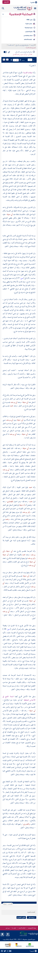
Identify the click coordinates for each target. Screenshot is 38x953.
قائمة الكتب (29, 31)
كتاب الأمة (29, 23)
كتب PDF (29, 19)
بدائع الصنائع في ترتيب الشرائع (22, 45)
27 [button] (17, 60)
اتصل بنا (14, 928)
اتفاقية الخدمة (22, 928)
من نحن (8, 928)
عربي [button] (33, 2)
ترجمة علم (32, 917)
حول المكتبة (28, 27)
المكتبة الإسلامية (21, 14)
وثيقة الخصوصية (32, 928)
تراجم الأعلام (28, 39)
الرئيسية (32, 45)
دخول (5, 2)
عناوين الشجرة (21, 917)
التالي (5, 904)
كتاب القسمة (11, 45)
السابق (9, 904)
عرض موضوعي (28, 35)
